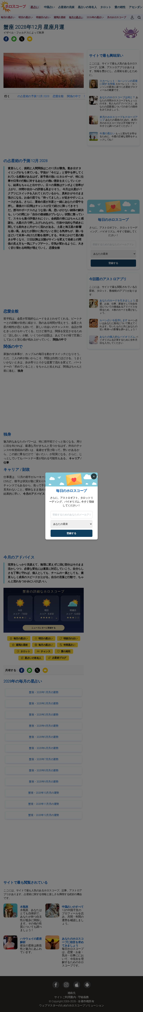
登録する (71, 533)
